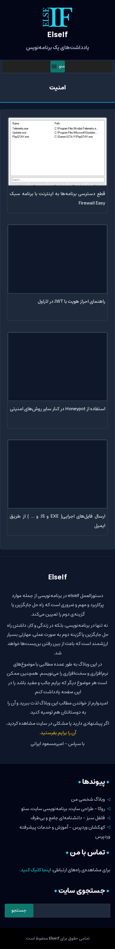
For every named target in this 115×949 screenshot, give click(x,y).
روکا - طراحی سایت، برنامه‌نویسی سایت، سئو (63, 809)
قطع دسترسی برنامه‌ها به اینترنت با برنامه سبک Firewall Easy (57, 198)
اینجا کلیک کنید (36, 870)
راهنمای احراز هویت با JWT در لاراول (71, 301)
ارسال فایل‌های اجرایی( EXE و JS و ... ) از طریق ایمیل (57, 520)
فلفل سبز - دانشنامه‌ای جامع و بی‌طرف (68, 818)
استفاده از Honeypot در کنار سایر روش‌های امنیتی (57, 409)
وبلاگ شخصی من (88, 799)
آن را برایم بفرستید (58, 733)
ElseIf (54, 938)
